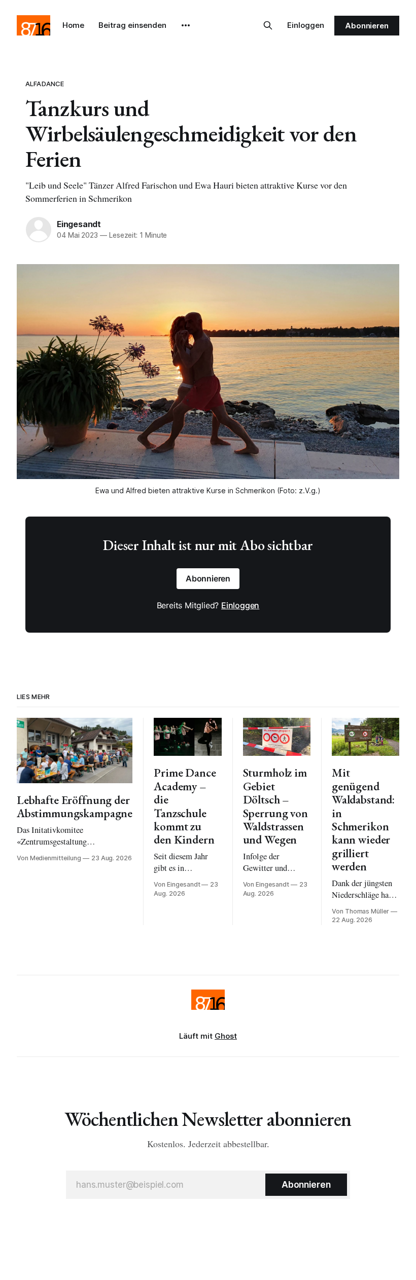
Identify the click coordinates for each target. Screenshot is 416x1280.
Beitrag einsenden (132, 25)
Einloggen (305, 25)
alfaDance (44, 84)
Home (73, 25)
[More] (186, 25)
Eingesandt (79, 224)
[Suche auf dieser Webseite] (268, 25)
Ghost (226, 1036)
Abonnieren (367, 25)
